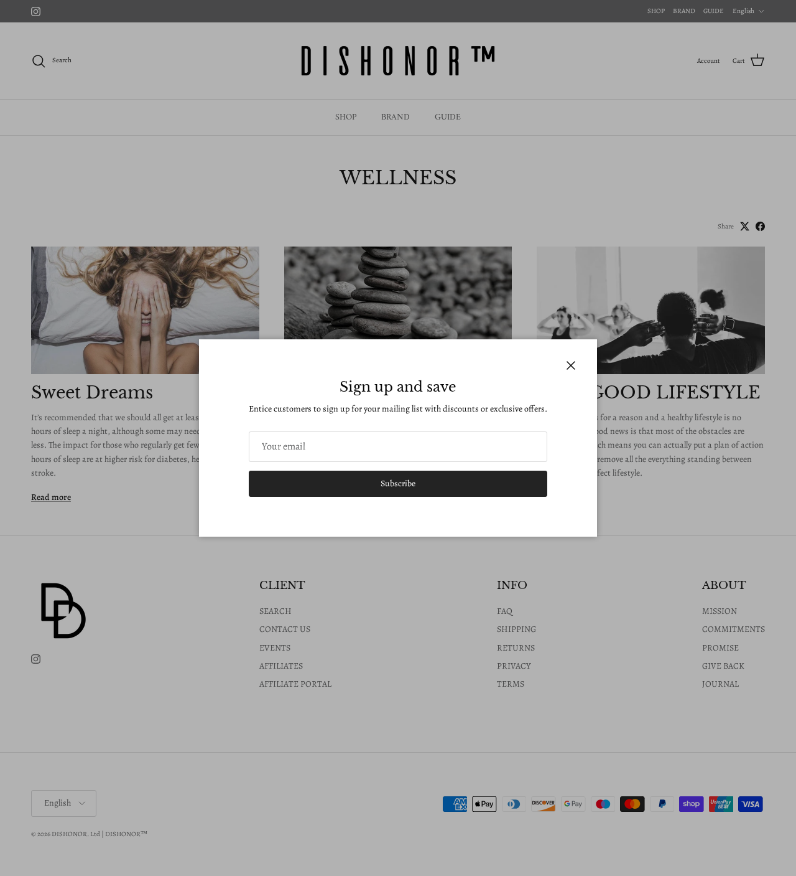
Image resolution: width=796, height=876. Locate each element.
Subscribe (398, 483)
